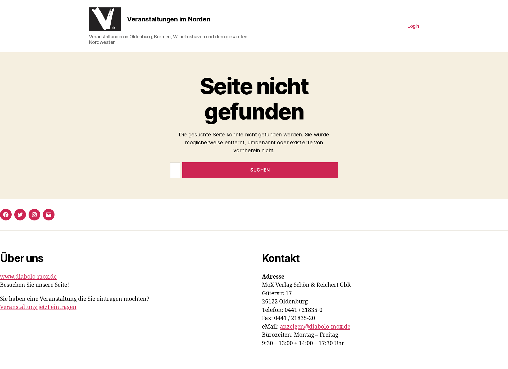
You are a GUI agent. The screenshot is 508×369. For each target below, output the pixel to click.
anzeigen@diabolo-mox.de (315, 326)
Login (413, 26)
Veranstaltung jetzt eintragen (38, 307)
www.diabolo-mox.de (28, 276)
